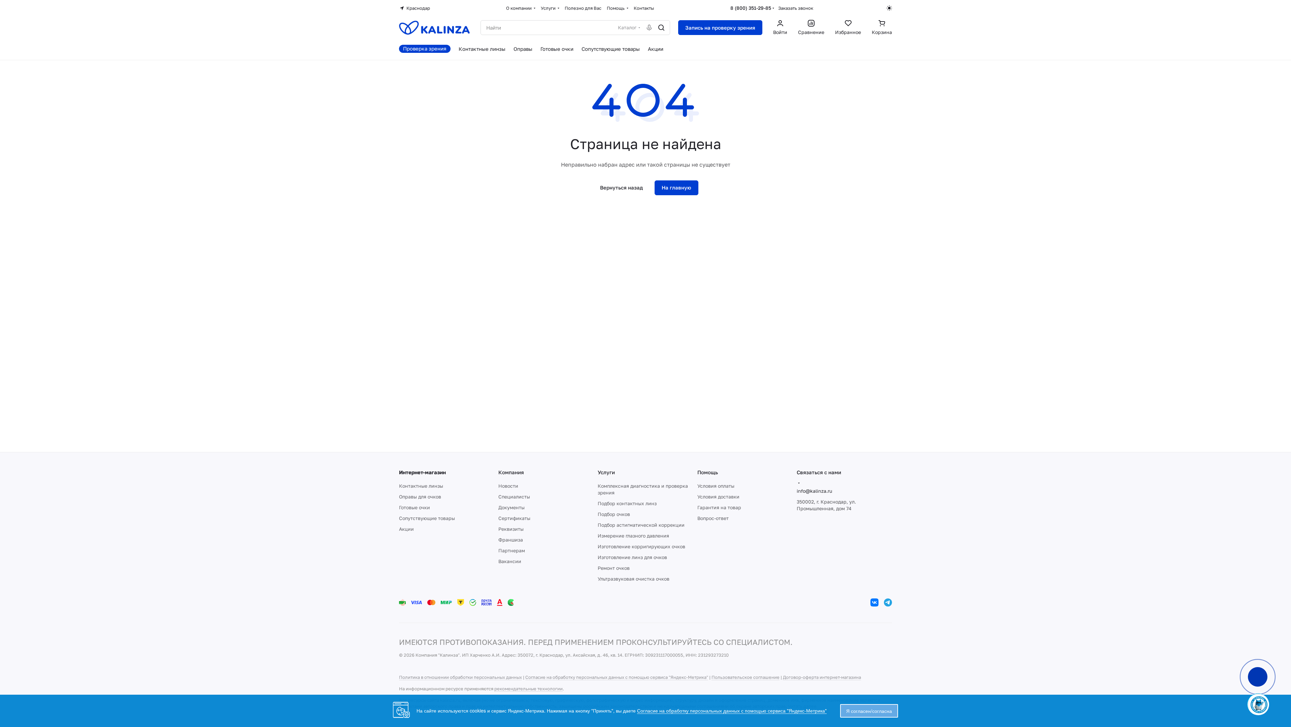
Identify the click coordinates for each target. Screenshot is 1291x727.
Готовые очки (414, 507)
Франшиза (510, 540)
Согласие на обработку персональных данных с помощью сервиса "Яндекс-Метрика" (616, 677)
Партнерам (511, 550)
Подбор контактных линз (627, 503)
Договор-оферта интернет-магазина (822, 677)
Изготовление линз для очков (632, 557)
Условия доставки (718, 496)
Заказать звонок (795, 8)
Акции (406, 529)
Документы (511, 507)
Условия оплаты (715, 486)
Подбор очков (614, 514)
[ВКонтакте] (874, 602)
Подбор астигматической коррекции (641, 525)
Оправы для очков (420, 496)
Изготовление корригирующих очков (641, 546)
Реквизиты (511, 529)
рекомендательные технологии (528, 688)
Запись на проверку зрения (720, 28)
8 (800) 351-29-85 (750, 8)
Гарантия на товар (719, 507)
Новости (508, 486)
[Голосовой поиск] (649, 27)
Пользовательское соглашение (745, 677)
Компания (511, 472)
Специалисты (514, 496)
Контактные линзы (421, 486)
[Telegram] (888, 602)
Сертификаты (514, 518)
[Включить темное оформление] (889, 8)
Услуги (606, 472)
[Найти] (661, 27)
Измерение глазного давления (633, 536)
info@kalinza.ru (814, 491)
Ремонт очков (614, 568)
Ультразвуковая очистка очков (633, 579)
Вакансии (509, 561)
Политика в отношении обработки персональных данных (460, 677)
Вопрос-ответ (713, 518)
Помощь (707, 472)
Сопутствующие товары (427, 518)
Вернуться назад (621, 187)
